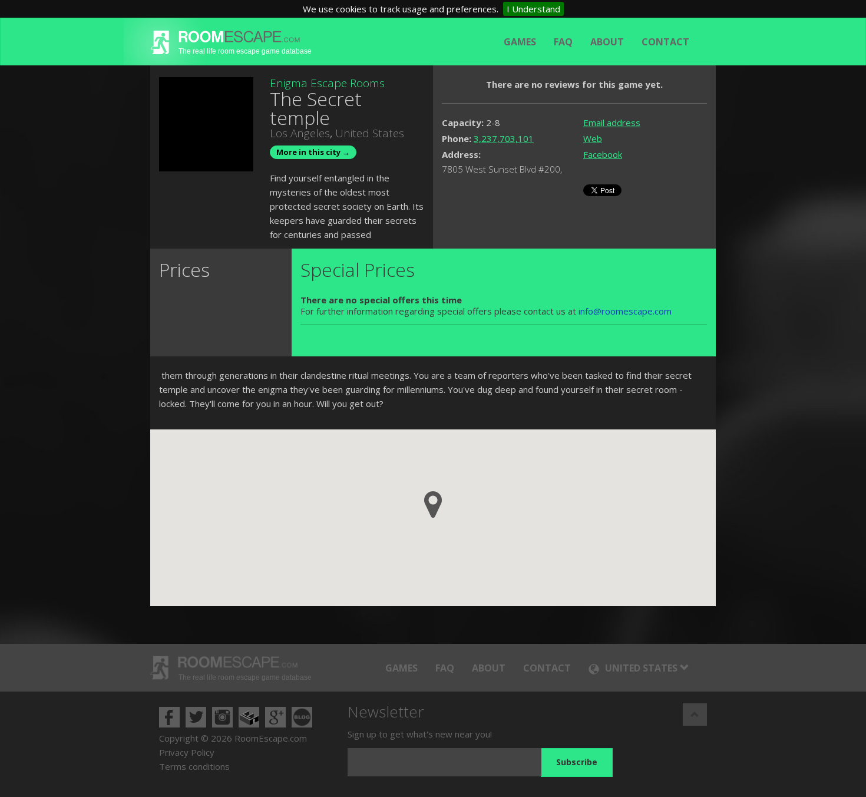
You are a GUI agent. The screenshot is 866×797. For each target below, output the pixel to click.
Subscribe (576, 762)
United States (369, 133)
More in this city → (313, 152)
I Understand (533, 9)
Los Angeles (300, 133)
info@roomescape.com (625, 311)
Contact (665, 41)
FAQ (563, 41)
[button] (433, 504)
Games (520, 41)
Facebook (602, 154)
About (607, 41)
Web (592, 138)
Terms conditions (194, 766)
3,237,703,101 (504, 138)
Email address (611, 122)
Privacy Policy (186, 752)
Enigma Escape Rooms (327, 83)
